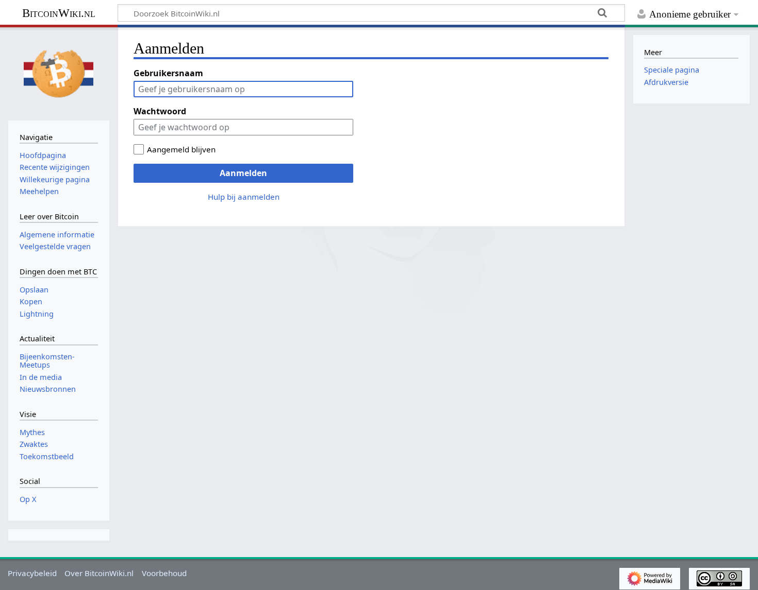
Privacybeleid (32, 573)
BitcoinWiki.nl (58, 13)
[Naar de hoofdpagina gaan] (59, 72)
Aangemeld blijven (181, 149)
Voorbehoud (164, 573)
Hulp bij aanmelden (243, 197)
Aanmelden (243, 173)
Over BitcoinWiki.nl (99, 573)
